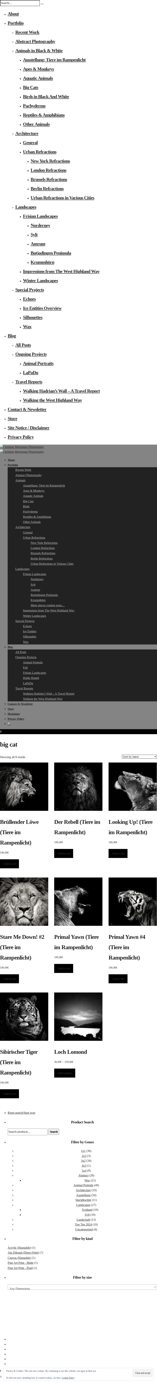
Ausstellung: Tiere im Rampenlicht (54, 59)
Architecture (26, 133)
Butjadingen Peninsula (51, 252)
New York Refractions (50, 160)
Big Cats (30, 87)
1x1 (83, 1151)
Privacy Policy (21, 436)
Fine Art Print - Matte (21, 1262)
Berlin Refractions (47, 188)
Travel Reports (28, 381)
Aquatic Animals (38, 78)
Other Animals (36, 124)
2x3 (84, 1155)
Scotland (87, 1209)
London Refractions (48, 170)
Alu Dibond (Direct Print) (23, 1252)
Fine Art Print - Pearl (20, 1268)
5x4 (84, 1170)
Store (12, 418)
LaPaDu (30, 372)
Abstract (83, 1175)
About (13, 13)
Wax (27, 326)
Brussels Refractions (49, 179)
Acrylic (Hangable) (19, 1247)
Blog (12, 335)
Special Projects (29, 289)
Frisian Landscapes (40, 216)
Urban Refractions (39, 151)
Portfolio (16, 23)
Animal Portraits (38, 363)
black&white (83, 1200)
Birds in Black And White (46, 96)
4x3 (84, 1165)
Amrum (38, 243)
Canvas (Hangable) (19, 1257)
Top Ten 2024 (83, 1224)
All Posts (23, 344)
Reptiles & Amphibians (44, 114)
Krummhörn (42, 262)
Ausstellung (83, 1195)
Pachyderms (34, 105)
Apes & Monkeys (38, 68)
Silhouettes (32, 317)
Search (54, 1131)
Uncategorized (84, 1229)
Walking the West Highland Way (52, 400)
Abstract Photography (35, 41)
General (30, 142)
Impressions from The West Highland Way (61, 271)
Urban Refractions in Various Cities (62, 197)
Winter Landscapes (40, 280)
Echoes (29, 298)
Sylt (34, 234)
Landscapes (25, 206)
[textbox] (82, 1289)
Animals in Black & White (39, 50)
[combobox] (82, 1287)
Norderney (40, 225)
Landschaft (83, 1219)
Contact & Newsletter (27, 409)
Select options (64, 1073)
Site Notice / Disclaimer (28, 427)
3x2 (83, 1160)
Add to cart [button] (9, 863)
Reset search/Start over (21, 1112)
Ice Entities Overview (42, 308)
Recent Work (27, 32)
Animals (20, 480)
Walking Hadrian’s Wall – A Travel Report (61, 390)
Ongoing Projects (31, 354)
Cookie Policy (68, 1378)
